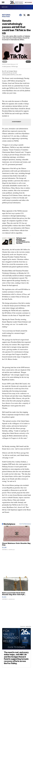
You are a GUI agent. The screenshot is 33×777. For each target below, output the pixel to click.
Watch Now (28, 2)
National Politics (6, 15)
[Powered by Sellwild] (28, 626)
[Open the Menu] (3, 2)
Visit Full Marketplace (25, 524)
